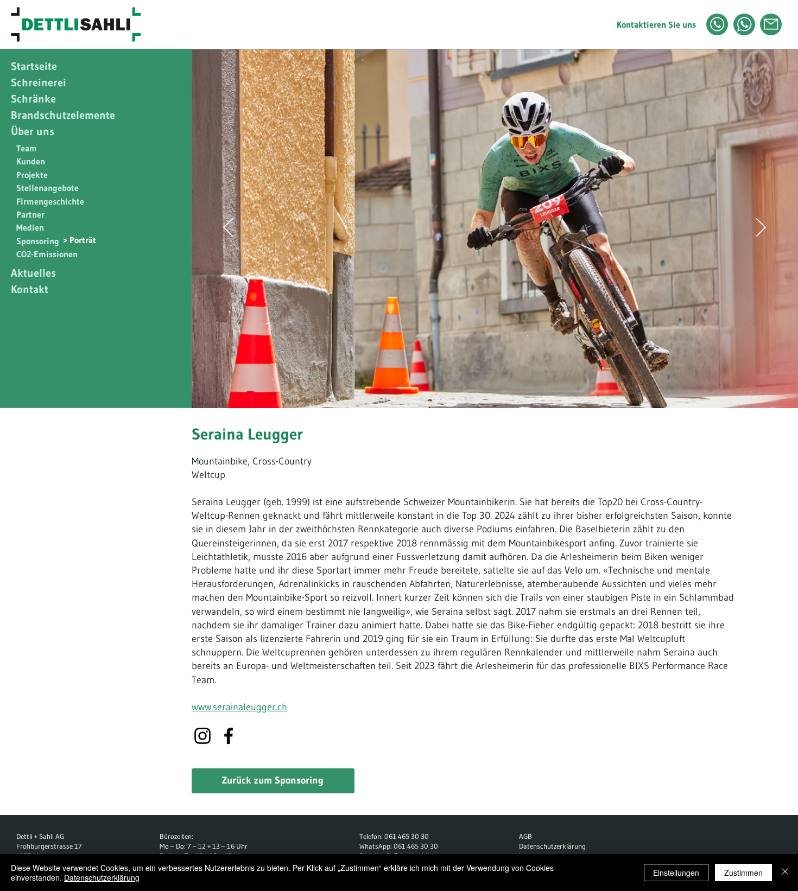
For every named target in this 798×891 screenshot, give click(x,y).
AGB (525, 836)
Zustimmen (743, 872)
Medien (30, 227)
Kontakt (29, 289)
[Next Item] (761, 228)
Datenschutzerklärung (552, 846)
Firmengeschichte (50, 201)
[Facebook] (228, 736)
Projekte (32, 174)
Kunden (30, 161)
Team (26, 148)
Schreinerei (38, 82)
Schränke (33, 98)
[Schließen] (784, 872)
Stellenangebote (47, 187)
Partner (30, 214)
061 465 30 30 (406, 836)
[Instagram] (202, 736)
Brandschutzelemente (63, 115)
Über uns (32, 131)
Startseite (34, 66)
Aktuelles (33, 272)
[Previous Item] (228, 228)
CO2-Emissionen (47, 254)
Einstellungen (676, 872)
